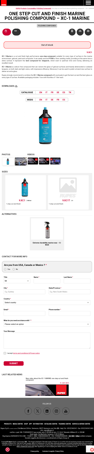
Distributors (38, 424)
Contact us (72, 31)
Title (5, 277)
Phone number (55, 309)
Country (7, 299)
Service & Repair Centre (81, 424)
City (6, 288)
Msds (30, 99)
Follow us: (47, 404)
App (30, 424)
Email (6, 309)
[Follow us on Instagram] (56, 411)
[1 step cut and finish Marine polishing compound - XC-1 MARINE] (47, 126)
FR (52, 92)
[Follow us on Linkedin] (47, 411)
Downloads (80, 31)
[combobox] (17, 281)
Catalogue (27, 92)
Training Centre (64, 424)
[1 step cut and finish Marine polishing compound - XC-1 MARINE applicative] (21, 161)
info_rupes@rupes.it (47, 430)
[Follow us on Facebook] (28, 411)
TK (70, 92)
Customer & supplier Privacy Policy (53, 451)
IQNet (78, 436)
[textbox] (45, 302)
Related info (15, 31)
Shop (26, 424)
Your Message (9, 331)
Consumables (31, 8)
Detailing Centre (50, 424)
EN (40, 92)
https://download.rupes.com (25, 446)
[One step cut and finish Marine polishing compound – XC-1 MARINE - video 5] (55, 161)
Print (88, 31)
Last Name (68, 277)
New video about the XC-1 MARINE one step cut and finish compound (47, 379)
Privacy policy (34, 451)
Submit (13, 363)
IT (46, 92)
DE (58, 92)
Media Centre (18, 424)
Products (24, 8)
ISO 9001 (72, 436)
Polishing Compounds (44, 8)
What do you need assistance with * (18, 320)
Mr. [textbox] (6, 281)
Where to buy (5, 31)
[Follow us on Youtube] (65, 411)
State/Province (55, 288)
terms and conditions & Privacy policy (26, 353)
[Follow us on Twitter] (37, 411)
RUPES (18, 8)
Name (36, 277)
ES (64, 92)
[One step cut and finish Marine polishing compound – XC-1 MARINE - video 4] (44, 161)
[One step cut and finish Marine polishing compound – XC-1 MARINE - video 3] (33, 161)
